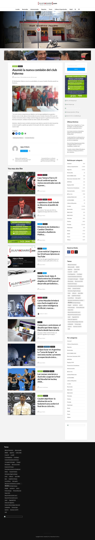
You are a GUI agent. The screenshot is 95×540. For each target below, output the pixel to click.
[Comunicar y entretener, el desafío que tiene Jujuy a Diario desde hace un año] (21, 330)
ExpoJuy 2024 (70, 185)
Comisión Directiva (29, 138)
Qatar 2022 (70, 310)
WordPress (57, 536)
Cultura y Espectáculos (61, 9)
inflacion (74, 293)
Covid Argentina (71, 274)
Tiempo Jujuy (78, 324)
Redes (44, 248)
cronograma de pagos (73, 279)
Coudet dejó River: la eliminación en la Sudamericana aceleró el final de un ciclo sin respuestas (75, 139)
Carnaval (69, 163)
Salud (71, 9)
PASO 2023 (70, 215)
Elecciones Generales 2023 (73, 178)
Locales (18, 9)
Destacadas (40, 346)
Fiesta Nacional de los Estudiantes (75, 286)
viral (69, 329)
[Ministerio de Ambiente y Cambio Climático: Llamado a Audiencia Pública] (21, 232)
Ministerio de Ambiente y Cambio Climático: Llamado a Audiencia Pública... (48, 231)
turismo (69, 326)
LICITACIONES (70, 200)
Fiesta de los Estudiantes (73, 188)
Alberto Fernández (72, 264)
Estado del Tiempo (72, 283)
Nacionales (25, 9)
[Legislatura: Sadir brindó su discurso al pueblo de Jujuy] (21, 207)
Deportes (43, 9)
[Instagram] (76, 252)
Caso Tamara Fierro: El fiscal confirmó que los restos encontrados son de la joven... (49, 182)
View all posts (24, 150)
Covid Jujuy (79, 274)
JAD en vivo (69, 194)
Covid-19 (70, 271)
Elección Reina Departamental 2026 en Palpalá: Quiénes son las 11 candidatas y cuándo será (75, 145)
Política (69, 221)
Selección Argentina (72, 319)
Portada (20, 66)
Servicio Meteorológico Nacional (75, 321)
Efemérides (70, 281)
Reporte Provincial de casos (74, 314)
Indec (69, 293)
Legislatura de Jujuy (76, 295)
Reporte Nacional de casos (74, 312)
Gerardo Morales (76, 288)
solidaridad (70, 324)
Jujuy (69, 295)
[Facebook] (68, 252)
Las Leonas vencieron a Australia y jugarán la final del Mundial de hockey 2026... (48, 378)
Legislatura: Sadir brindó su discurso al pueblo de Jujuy (48, 205)
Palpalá (69, 305)
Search (76, 69)
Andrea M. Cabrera (43, 313)
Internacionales (35, 9)
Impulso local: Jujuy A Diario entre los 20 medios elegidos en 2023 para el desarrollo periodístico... (48, 280)
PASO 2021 (69, 212)
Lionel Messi (71, 298)
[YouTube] (72, 252)
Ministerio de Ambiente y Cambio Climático (75, 300)
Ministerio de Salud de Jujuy (74, 302)
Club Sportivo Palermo (18, 138)
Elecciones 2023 (79, 281)
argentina (70, 269)
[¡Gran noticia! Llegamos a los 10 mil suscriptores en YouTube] (21, 256)
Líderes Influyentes (71, 203)
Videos (49, 199)
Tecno (50, 9)
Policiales (69, 218)
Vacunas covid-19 (77, 326)
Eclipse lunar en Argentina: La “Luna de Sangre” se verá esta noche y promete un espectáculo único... (49, 353)
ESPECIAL (39, 224)
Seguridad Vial (75, 317)
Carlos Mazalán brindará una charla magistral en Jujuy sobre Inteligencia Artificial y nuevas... (48, 304)
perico (80, 305)
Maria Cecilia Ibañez (44, 387)
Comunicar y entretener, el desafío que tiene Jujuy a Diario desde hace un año (49, 327)
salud (69, 317)
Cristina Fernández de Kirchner (75, 276)
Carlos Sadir (76, 269)
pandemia (75, 305)
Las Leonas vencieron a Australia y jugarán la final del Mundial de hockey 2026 (75, 132)
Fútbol (69, 288)
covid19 (75, 271)
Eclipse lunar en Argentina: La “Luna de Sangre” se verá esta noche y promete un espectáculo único (75, 126)
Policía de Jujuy (71, 307)
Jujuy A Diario (17, 77)
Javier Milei (80, 293)
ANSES (77, 267)
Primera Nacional (80, 307)
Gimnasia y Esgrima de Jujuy (74, 291)
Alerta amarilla (71, 267)
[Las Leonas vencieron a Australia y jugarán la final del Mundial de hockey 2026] (21, 379)
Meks (49, 536)
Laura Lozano (42, 191)
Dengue (81, 279)
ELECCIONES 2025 (71, 175)
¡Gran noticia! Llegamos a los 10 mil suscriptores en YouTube (48, 254)
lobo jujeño (78, 298)
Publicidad (69, 227)
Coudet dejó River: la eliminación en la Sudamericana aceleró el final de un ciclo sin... (48, 402)
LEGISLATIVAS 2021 (72, 197)
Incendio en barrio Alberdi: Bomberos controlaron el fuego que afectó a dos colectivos (76, 151)
